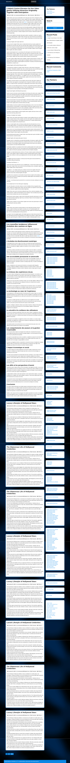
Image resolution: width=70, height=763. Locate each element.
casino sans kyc (50, 380)
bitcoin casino (49, 454)
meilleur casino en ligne (51, 99)
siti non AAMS (49, 617)
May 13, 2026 (10, 15)
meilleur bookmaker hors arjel (52, 358)
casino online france (50, 137)
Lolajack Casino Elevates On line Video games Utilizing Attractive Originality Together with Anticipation (23, 10)
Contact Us (33, 1)
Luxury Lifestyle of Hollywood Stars (21, 403)
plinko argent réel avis (50, 105)
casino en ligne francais (51, 514)
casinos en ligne (49, 417)
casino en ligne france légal (51, 388)
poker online (49, 349)
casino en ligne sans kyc (51, 533)
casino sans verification (51, 615)
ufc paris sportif (49, 401)
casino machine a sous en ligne (52, 434)
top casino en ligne (50, 366)
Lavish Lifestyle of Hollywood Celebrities (24, 622)
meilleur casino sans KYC (51, 310)
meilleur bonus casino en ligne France (53, 86)
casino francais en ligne (51, 510)
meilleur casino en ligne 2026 (52, 149)
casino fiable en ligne (50, 187)
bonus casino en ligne (50, 523)
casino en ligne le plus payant (52, 516)
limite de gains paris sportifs (52, 490)
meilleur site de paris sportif (51, 251)
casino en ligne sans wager (51, 356)
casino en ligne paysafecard (52, 547)
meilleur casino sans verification (52, 387)
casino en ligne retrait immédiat (52, 426)
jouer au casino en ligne (51, 521)
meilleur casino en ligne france (52, 124)
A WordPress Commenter (52, 70)
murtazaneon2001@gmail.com (21, 15)
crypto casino (49, 464)
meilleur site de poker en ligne (52, 326)
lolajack (25, 22)
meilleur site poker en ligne (51, 410)
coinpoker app (49, 431)
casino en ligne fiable (50, 118)
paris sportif (49, 616)
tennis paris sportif (50, 606)
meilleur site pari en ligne (51, 411)
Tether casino (49, 294)
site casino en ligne (50, 219)
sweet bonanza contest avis (52, 455)
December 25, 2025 (12, 451)
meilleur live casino (50, 130)
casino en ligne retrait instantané (52, 367)
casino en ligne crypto (50, 614)
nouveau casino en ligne (51, 200)
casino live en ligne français (51, 309)
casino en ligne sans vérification (52, 539)
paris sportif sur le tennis (51, 576)
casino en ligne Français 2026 (52, 168)
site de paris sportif (50, 300)
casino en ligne (49, 13)
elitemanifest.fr (9, 1)
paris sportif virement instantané (52, 288)
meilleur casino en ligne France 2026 (53, 93)
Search (49, 21)
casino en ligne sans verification (52, 386)
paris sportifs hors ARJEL (51, 297)
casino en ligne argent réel (51, 143)
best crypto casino (50, 175)
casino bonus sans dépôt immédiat (53, 181)
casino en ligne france (50, 12)
